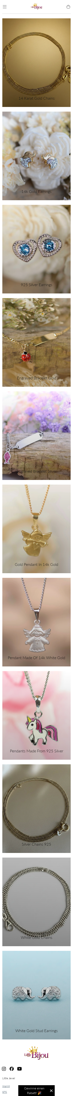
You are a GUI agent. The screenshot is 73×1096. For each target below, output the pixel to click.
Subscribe (58, 1072)
